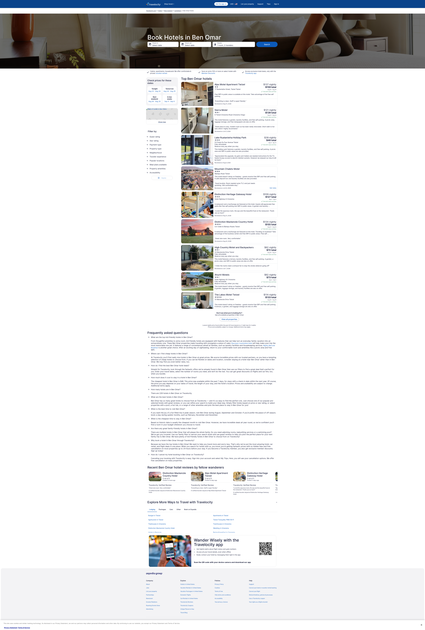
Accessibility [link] (219, 598)
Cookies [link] (217, 588)
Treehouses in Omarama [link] (157, 524)
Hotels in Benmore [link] (154, 532)
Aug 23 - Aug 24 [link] (154, 91)
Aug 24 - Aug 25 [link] (170, 91)
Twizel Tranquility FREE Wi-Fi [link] (223, 520)
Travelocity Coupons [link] (186, 605)
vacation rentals (161, 73)
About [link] (148, 584)
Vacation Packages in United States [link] (191, 591)
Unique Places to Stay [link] (187, 609)
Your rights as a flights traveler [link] (258, 602)
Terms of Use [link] (219, 591)
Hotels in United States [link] (187, 584)
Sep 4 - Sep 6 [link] (169, 101)
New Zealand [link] (168, 11)
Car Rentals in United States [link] (189, 598)
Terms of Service (24, 628)
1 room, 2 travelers (225, 45)
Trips (268, 4)
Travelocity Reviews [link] (186, 602)
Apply (162, 178)
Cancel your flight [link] (254, 591)
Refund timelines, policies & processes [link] (261, 595)
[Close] (421, 624)
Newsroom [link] (149, 598)
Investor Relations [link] (151, 602)
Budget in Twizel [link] (154, 515)
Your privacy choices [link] (221, 602)
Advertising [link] (149, 609)
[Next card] (275, 483)
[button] (212, 502)
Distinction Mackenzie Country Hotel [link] (161, 528)
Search (267, 44)
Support (260, 4)
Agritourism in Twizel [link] (155, 520)
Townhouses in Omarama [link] (222, 524)
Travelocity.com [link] (151, 11)
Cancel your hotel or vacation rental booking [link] (262, 588)
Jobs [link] (147, 588)
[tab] (152, 509)
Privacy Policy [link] (219, 584)
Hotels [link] (160, 11)
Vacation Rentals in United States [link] (190, 588)
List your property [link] (151, 591)
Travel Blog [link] (183, 612)
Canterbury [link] (177, 11)
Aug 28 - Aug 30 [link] (155, 101)
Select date (157, 45)
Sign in (276, 4)
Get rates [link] (273, 188)
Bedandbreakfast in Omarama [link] (224, 532)
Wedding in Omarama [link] (221, 528)
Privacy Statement (10, 628)
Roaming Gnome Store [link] (153, 605)
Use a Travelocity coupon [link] (257, 598)
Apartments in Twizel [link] (220, 515)
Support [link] (251, 584)
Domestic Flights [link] (185, 595)
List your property (247, 4)
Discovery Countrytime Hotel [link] (241, 343)
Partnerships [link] (150, 595)
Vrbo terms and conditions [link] (223, 595)
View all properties (229, 319)
